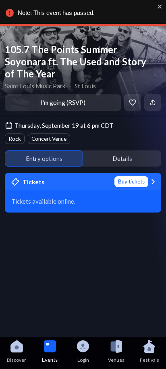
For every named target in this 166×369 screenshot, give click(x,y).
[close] (160, 6)
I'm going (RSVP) (63, 102)
